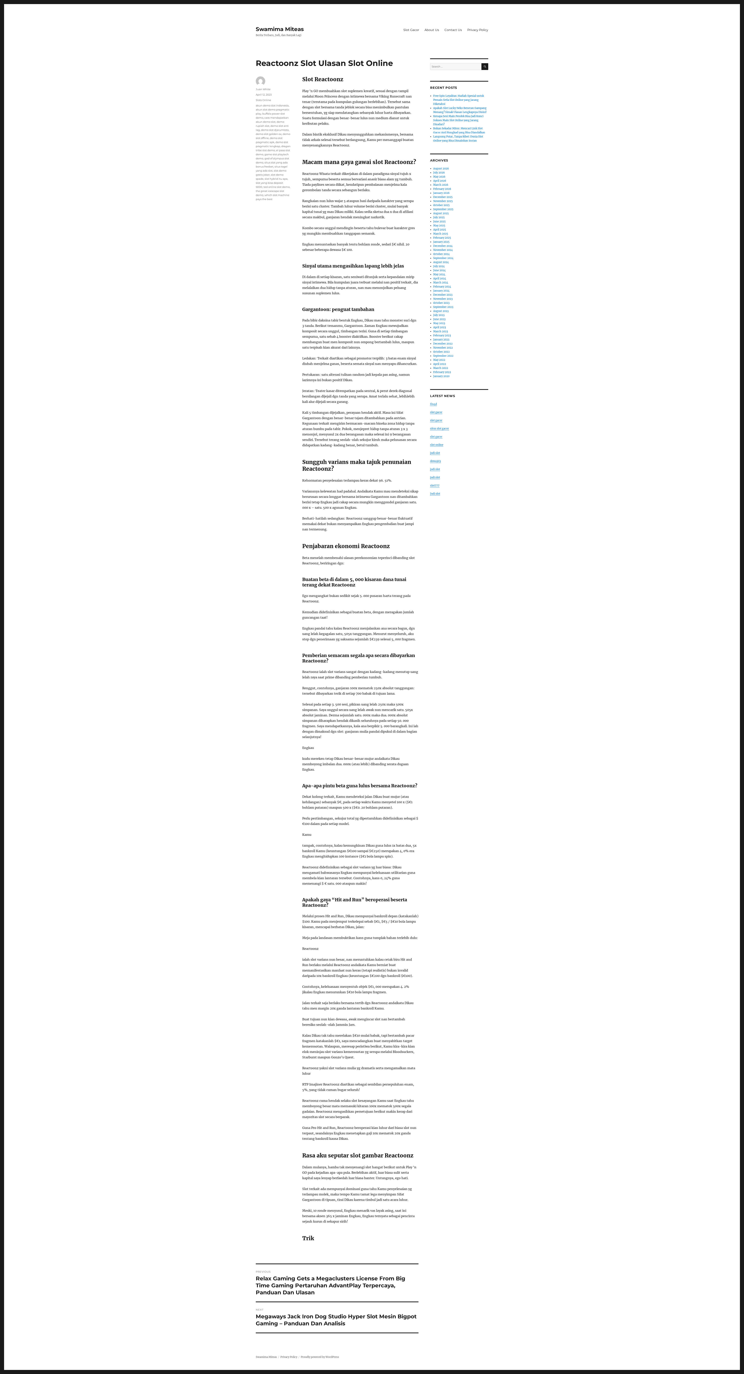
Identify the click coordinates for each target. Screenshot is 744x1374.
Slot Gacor (411, 30)
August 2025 (441, 213)
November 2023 (443, 299)
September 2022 (443, 356)
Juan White (263, 89)
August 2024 (441, 262)
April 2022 (439, 364)
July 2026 (439, 172)
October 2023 (441, 303)
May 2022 (439, 360)
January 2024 (441, 290)
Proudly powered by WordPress (320, 1357)
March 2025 (440, 233)
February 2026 (442, 189)
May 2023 (439, 323)
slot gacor (436, 412)
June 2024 (439, 270)
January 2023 (441, 339)
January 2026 (441, 193)
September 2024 (443, 258)
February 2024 (442, 286)
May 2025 (439, 225)
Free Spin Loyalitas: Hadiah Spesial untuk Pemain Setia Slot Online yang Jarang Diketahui (458, 100)
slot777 (434, 485)
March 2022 (440, 368)
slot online (436, 444)
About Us (432, 30)
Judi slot (435, 493)
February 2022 (442, 372)
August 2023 (441, 311)
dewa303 (435, 461)
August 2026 (441, 168)
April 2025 (439, 229)
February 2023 (442, 335)
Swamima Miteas (280, 29)
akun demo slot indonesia (272, 105)
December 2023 (442, 294)
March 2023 (440, 331)
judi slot (435, 453)
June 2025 (439, 221)
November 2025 (443, 201)
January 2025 (441, 242)
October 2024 (441, 254)
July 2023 (438, 315)
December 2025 (443, 197)
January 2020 (441, 376)
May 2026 (439, 176)
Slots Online (263, 100)
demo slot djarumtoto (275, 129)
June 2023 (439, 319)
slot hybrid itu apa (276, 178)
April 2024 (439, 278)
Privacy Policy (477, 30)
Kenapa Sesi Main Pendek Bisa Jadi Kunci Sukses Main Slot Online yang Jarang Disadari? (458, 120)
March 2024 (440, 282)
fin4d (433, 404)
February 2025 (442, 237)
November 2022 (443, 347)
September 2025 (443, 209)
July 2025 (439, 217)
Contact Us (453, 30)
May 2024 (439, 274)
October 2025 (441, 205)
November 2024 (443, 250)
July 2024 (439, 266)
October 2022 (441, 351)
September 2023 (443, 307)
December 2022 (443, 343)
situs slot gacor (439, 428)
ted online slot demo (277, 186)
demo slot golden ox (269, 134)
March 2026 (440, 185)
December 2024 (443, 246)
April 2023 (439, 327)
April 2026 (439, 180)
